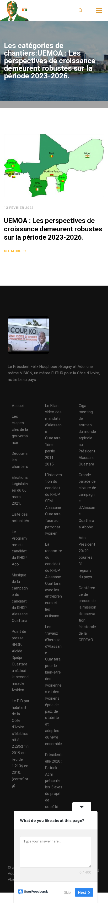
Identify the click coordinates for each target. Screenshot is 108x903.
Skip (67, 892)
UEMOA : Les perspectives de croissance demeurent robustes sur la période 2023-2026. (53, 228)
